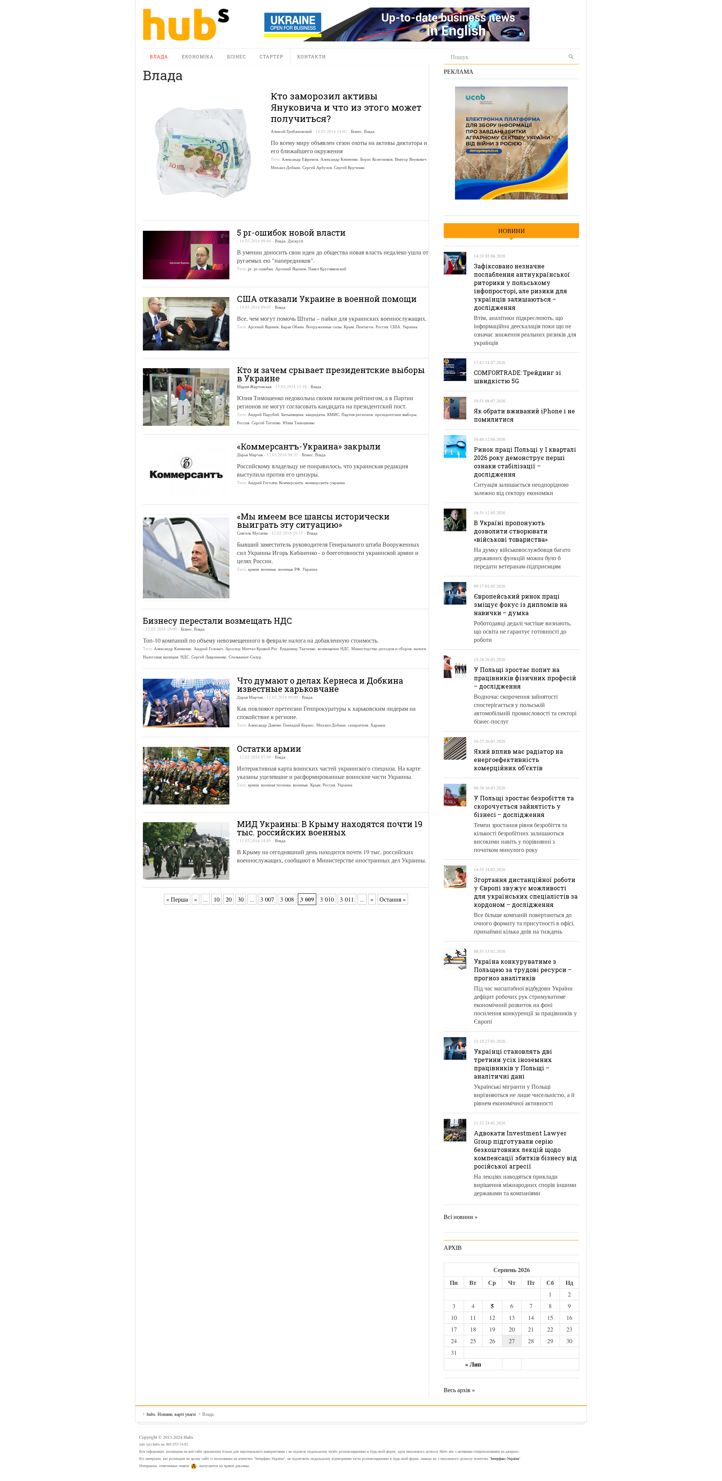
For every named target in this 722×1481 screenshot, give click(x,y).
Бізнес (236, 56)
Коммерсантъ (291, 482)
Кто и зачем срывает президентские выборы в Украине (331, 374)
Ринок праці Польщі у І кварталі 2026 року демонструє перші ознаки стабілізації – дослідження (525, 461)
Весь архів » (459, 1390)
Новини (511, 231)
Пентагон (364, 326)
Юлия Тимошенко (299, 422)
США (395, 326)
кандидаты (315, 414)
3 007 (267, 899)
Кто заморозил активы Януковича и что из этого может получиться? (346, 107)
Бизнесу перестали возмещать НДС (217, 620)
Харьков (377, 725)
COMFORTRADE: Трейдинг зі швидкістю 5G (517, 377)
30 (241, 899)
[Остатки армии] (186, 775)
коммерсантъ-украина (325, 482)
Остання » (392, 899)
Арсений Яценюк (290, 268)
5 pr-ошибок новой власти (291, 232)
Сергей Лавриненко (208, 657)
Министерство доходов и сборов (381, 648)
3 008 (287, 899)
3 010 (327, 899)
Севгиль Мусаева (252, 533)
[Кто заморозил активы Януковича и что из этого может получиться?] (203, 153)
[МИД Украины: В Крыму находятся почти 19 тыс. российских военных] (186, 851)
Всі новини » (461, 1216)
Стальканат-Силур (245, 657)
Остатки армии (269, 748)
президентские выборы (395, 414)
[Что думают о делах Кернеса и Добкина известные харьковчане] (186, 703)
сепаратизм (358, 725)
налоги (420, 648)
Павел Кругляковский (327, 268)
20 (229, 899)
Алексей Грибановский (291, 131)
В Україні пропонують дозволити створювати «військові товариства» (511, 531)
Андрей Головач (208, 648)
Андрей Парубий (263, 414)
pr (250, 268)
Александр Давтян (264, 725)
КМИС (333, 414)
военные (268, 569)
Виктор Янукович (410, 159)
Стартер (271, 56)
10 (217, 899)
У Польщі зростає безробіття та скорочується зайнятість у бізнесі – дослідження (524, 806)
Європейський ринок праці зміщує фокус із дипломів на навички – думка (520, 604)
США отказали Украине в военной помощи (327, 298)
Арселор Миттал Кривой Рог (251, 648)
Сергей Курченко (349, 167)
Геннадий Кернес (298, 725)
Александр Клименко (339, 159)
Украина (409, 326)
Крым (349, 326)
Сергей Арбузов (317, 167)
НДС (184, 657)
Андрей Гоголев (262, 482)
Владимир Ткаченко (297, 648)
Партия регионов (357, 414)
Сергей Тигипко (266, 422)
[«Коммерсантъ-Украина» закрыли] (186, 471)
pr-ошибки (263, 268)
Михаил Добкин (285, 167)
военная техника (276, 785)
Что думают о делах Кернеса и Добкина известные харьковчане (320, 684)
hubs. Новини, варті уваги (186, 24)
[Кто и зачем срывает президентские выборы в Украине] (186, 397)
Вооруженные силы (323, 326)
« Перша (177, 899)
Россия (382, 326)
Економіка (198, 56)
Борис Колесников (376, 159)
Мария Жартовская (254, 386)
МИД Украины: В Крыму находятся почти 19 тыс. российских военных (329, 828)
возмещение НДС (333, 648)
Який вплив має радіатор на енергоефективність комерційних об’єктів (518, 759)
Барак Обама (292, 326)
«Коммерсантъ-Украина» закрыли (309, 446)
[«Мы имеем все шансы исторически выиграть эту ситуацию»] (186, 558)
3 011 (347, 899)
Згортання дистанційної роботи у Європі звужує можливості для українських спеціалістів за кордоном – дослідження (526, 892)
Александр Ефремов (300, 159)
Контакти (311, 56)
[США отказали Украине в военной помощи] (186, 324)
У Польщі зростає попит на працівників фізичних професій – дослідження (525, 678)
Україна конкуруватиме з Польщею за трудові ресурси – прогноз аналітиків (523, 969)
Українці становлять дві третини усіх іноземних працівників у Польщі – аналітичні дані (513, 1063)
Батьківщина (292, 414)
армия (253, 569)
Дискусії (295, 241)
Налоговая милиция (160, 657)
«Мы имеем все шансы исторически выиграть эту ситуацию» (313, 520)
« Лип (473, 1364)
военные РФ (289, 569)
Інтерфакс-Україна (505, 1458)
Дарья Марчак (250, 454)
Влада (159, 56)
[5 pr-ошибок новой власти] (186, 255)
